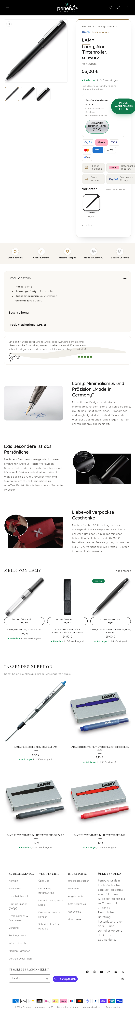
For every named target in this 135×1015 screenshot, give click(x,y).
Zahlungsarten (17, 936)
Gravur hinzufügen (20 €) (97, 126)
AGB (51, 1007)
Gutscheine (74, 919)
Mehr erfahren (101, 32)
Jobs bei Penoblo (19, 896)
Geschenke (74, 912)
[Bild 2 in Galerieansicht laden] (28, 94)
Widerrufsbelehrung (92, 1007)
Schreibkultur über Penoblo (49, 926)
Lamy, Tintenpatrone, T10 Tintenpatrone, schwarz (35, 835)
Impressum (40, 1007)
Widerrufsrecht (18, 943)
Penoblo (27, 1007)
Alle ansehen (123, 571)
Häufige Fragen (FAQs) (18, 906)
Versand (100, 86)
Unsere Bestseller (78, 881)
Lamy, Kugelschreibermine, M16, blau (35, 747)
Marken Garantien (19, 951)
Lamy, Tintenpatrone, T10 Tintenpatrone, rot (99, 835)
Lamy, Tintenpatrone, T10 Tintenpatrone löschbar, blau (99, 748)
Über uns (43, 881)
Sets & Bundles (77, 904)
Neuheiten (74, 889)
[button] (7, 7)
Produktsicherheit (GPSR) (27, 325)
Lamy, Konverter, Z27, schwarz (24, 629)
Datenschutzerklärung (68, 1007)
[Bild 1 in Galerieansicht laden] (12, 94)
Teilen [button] (88, 225)
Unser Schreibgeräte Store (50, 903)
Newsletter (15, 889)
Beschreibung (19, 312)
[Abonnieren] (47, 978)
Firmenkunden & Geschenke (18, 918)
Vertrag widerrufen (20, 959)
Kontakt (13, 881)
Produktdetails (20, 278)
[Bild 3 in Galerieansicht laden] (43, 94)
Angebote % (75, 896)
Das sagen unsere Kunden (49, 915)
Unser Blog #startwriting (46, 891)
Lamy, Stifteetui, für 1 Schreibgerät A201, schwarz (67, 631)
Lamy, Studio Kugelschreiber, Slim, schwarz (110, 631)
